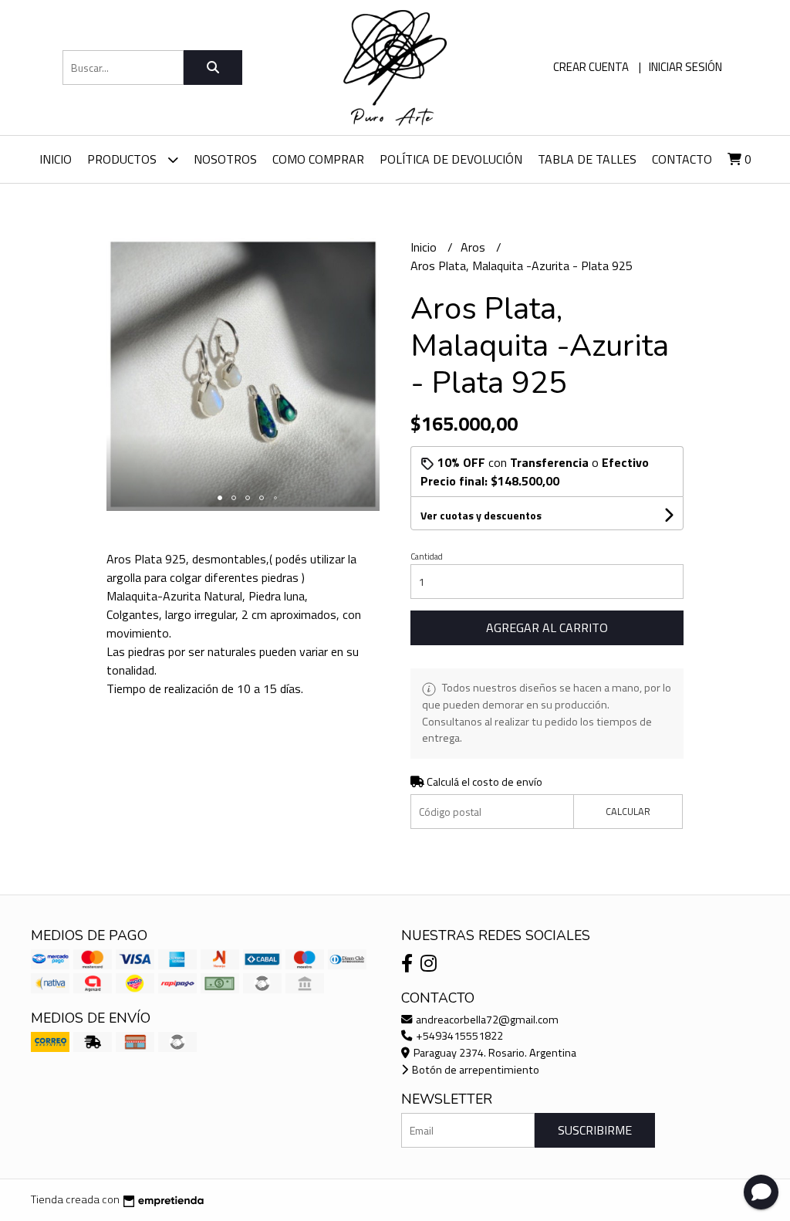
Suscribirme (595, 1130)
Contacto (682, 159)
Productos (123, 159)
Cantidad (426, 556)
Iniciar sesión (685, 67)
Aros (474, 247)
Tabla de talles (587, 159)
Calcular (628, 811)
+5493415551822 (458, 1035)
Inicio (55, 159)
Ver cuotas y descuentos (481, 515)
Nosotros (225, 159)
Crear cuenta (591, 67)
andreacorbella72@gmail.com (486, 1019)
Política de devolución (451, 159)
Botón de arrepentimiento (474, 1069)
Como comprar (318, 159)
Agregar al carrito (547, 627)
